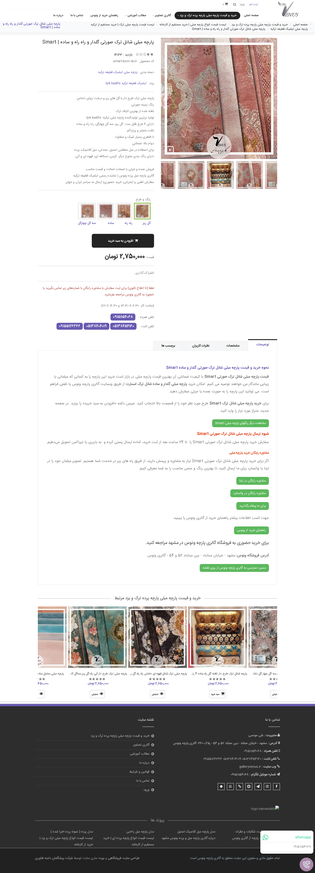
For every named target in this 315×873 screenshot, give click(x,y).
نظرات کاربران (200, 346)
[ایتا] (239, 786)
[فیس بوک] (276, 786)
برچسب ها (168, 346)
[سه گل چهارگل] (87, 211)
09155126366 (69, 326)
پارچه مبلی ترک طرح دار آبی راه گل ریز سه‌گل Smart (95, 673)
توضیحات (262, 344)
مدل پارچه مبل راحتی (140, 832)
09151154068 (302, 846)
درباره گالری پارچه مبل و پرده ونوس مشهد (188, 838)
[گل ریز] (142, 211)
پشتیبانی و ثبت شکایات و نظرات (255, 832)
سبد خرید (215, 694)
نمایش (155, 694)
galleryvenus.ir (250, 767)
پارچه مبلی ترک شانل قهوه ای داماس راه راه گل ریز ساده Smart (150, 673)
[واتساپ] (230, 786)
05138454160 (123, 326)
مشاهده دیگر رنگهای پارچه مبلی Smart (240, 423)
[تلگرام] (258, 786)
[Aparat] (248, 786)
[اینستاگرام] (267, 786)
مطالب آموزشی (137, 15)
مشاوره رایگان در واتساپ (249, 493)
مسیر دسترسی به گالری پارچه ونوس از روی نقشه (234, 568)
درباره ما (58, 15)
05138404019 (96, 326)
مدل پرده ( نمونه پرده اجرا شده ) (72, 832)
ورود (146, 790)
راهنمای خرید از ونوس (104, 15)
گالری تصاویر (163, 15)
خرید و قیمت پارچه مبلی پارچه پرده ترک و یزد (208, 15)
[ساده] (106, 211)
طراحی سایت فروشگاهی (123, 858)
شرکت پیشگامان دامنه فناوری (54, 858)
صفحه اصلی (251, 15)
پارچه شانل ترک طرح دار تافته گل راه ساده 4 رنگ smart (213, 673)
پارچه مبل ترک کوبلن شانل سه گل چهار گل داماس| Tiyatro (272, 673)
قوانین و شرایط (139, 772)
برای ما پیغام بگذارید (252, 506)
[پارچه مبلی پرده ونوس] (288, 9)
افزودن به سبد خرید (120, 241)
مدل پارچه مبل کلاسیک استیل (196, 832)
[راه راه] (124, 211)
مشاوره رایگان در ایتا (252, 481)
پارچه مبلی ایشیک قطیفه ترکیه (117, 72)
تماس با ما (77, 15)
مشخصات (232, 346)
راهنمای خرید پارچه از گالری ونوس (254, 838)
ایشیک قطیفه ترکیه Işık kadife (125, 83)
